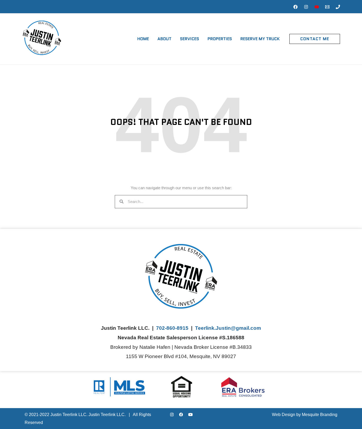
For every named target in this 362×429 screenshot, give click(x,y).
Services (189, 39)
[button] (314, 39)
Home (143, 39)
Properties (220, 39)
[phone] (338, 7)
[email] (327, 7)
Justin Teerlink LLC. (107, 414)
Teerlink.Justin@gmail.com (228, 328)
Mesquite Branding (319, 414)
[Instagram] (306, 7)
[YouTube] (317, 7)
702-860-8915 (172, 328)
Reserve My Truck (260, 39)
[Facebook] (295, 7)
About (164, 39)
